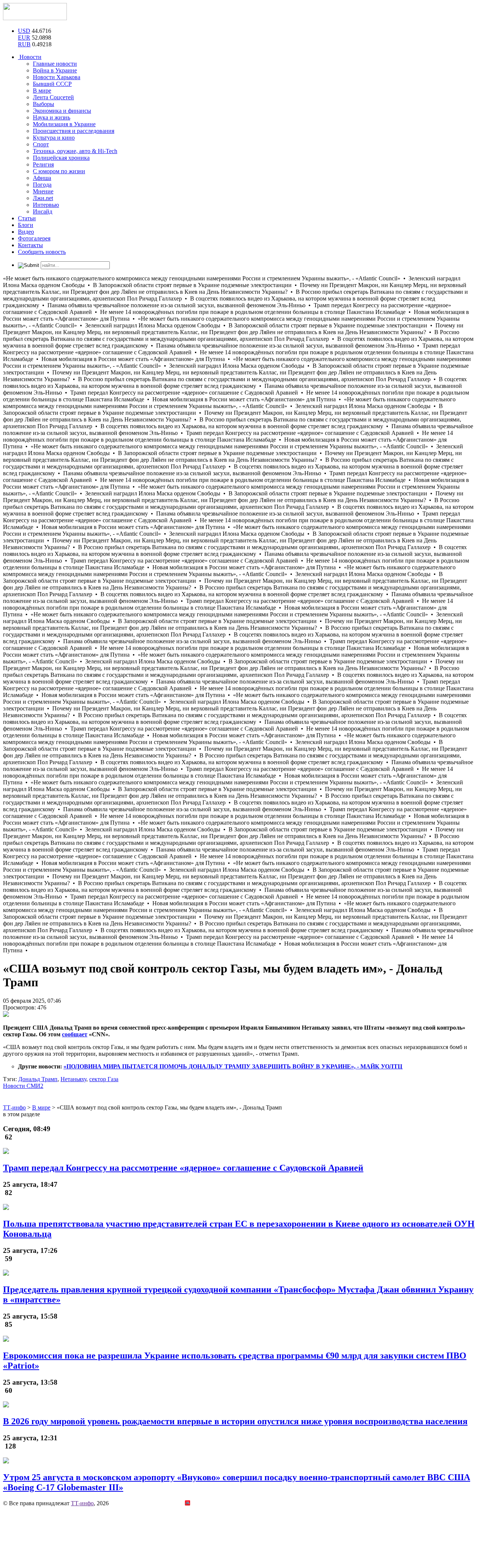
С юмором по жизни (59, 171)
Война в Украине (55, 70)
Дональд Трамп (38, 1079)
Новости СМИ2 (23, 1086)
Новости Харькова (56, 77)
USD (24, 31)
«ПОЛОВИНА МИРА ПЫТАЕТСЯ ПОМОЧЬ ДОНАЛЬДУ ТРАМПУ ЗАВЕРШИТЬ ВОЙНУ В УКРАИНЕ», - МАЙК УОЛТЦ (232, 1066)
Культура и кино (54, 137)
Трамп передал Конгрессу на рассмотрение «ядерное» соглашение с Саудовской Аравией (183, 1168)
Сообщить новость (42, 252)
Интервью (46, 205)
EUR (24, 37)
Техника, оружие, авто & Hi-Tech (75, 151)
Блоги (25, 225)
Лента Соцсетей (53, 97)
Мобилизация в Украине (64, 124)
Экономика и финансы (62, 111)
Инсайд (42, 211)
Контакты (30, 245)
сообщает (74, 1034)
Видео (26, 231)
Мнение (43, 191)
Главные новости (55, 63)
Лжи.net (43, 198)
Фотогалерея (34, 238)
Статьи (27, 218)
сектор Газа (103, 1079)
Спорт (41, 144)
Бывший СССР (52, 84)
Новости (29, 57)
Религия (43, 164)
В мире (42, 90)
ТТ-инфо (82, 1503)
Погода (42, 184)
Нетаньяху (73, 1079)
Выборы (43, 104)
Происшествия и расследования (73, 131)
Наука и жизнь (51, 117)
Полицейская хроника (61, 158)
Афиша (42, 178)
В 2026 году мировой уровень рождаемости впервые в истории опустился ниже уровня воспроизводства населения (235, 1421)
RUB (24, 44)
